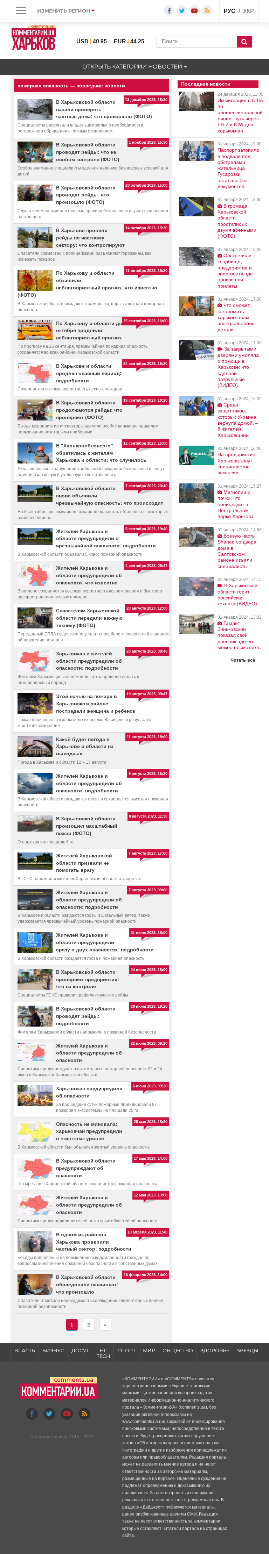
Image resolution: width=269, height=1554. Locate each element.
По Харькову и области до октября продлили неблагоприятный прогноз (89, 331)
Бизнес (53, 1350)
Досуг (80, 1350)
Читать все (242, 660)
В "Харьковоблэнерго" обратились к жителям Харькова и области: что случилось (101, 453)
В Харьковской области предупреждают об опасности (86, 1168)
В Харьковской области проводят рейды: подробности (86, 1016)
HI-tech (103, 1353)
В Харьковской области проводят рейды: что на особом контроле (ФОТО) (87, 152)
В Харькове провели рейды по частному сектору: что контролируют (90, 238)
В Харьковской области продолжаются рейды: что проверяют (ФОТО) (89, 410)
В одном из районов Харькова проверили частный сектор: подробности (93, 1242)
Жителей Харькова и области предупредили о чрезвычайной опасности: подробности (106, 538)
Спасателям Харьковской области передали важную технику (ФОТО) (89, 618)
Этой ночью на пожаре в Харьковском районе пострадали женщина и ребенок (95, 703)
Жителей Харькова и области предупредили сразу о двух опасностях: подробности (105, 942)
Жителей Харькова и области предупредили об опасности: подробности (89, 783)
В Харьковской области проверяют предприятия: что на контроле (87, 979)
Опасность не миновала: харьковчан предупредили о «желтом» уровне (89, 1131)
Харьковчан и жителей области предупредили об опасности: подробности (89, 661)
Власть (24, 1350)
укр (248, 11)
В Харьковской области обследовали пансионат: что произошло (87, 1284)
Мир (149, 1350)
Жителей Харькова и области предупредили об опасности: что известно (89, 575)
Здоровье (214, 1350)
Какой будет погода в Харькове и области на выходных (84, 746)
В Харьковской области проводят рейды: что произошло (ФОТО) (86, 195)
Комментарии (51, 1436)
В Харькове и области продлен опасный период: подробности (89, 373)
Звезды (247, 1350)
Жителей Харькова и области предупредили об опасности (89, 1053)
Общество (178, 1350)
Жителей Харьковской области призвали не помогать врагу (84, 863)
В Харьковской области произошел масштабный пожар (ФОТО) (86, 826)
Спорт (126, 1350)
